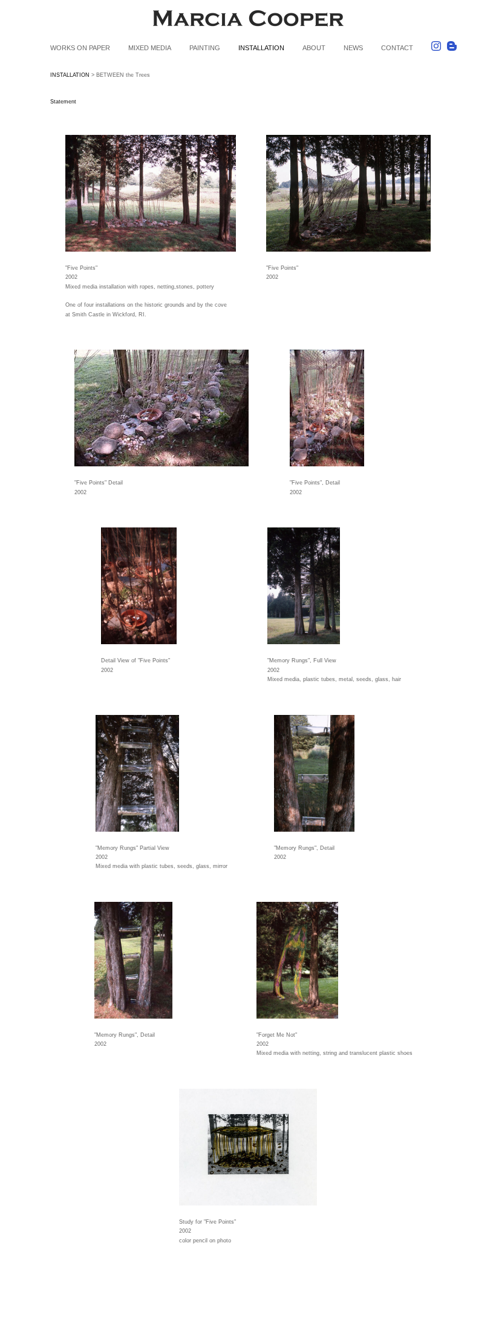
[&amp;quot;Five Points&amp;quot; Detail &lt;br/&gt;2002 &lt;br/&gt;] (161, 408)
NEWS (353, 47)
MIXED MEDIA (149, 47)
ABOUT (313, 47)
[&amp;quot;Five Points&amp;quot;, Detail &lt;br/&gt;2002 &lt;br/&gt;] (350, 408)
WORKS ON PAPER (80, 47)
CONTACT (397, 47)
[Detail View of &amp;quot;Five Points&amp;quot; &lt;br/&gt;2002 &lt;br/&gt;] (161, 585)
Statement (63, 102)
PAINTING (204, 47)
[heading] (248, 20)
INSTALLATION (261, 47)
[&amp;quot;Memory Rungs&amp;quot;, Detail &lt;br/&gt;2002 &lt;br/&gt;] (334, 773)
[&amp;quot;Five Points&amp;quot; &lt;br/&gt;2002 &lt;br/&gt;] (348, 193)
